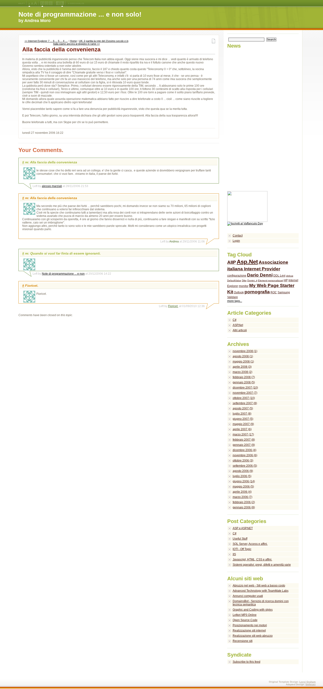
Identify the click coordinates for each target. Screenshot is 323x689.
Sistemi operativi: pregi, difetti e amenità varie (262, 564)
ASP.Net (238, 325)
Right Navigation (62, 3)
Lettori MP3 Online (245, 615)
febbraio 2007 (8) (244, 439)
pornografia (257, 291)
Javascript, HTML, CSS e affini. (252, 559)
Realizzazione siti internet (249, 630)
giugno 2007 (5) (243, 419)
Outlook (239, 292)
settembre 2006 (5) (245, 465)
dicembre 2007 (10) (245, 387)
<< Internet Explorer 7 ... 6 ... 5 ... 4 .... (46, 41)
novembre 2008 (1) (245, 351)
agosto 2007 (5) (243, 408)
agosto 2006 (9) (243, 471)
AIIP (231, 262)
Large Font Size (32, 3)
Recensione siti (243, 641)
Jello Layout (42, 3)
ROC (274, 292)
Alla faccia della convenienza (61, 49)
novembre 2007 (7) (245, 392)
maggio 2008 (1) (243, 361)
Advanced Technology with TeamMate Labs (260, 590)
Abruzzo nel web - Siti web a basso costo (259, 585)
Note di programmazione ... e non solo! (79, 14)
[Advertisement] (246, 120)
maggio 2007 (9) (243, 424)
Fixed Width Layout (50, 3)
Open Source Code (245, 620)
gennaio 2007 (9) (244, 445)
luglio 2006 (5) (242, 476)
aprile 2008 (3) (242, 366)
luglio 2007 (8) (242, 413)
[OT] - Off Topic (242, 549)
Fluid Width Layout (46, 3)
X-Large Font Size (35, 3)
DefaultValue (234, 280)
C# (234, 320)
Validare (232, 297)
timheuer (311, 684)
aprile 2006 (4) (242, 491)
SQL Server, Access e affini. (250, 544)
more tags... (234, 301)
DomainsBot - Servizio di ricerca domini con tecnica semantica (261, 603)
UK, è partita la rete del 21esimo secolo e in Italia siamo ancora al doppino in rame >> (90, 42)
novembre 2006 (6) (245, 455)
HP (286, 280)
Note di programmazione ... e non (63, 273)
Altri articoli (240, 330)
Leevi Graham (307, 681)
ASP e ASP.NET (243, 528)
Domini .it (252, 280)
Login (236, 240)
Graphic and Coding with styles (253, 609)
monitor (244, 286)
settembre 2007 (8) (245, 403)
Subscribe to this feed (246, 661)
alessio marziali (52, 186)
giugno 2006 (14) (244, 481)
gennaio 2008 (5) (244, 382)
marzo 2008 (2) (242, 372)
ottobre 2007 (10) (244, 398)
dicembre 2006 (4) (244, 450)
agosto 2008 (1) (243, 356)
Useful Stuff (240, 538)
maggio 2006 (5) (243, 486)
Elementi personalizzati (270, 280)
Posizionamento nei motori (250, 625)
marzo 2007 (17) (243, 434)
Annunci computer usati (248, 596)
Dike (244, 280)
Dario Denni (260, 275)
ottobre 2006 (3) (243, 460)
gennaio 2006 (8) (244, 507)
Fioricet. (173, 306)
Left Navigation (58, 3)
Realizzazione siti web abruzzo (253, 635)
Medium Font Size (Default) (29, 3)
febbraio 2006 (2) (244, 502)
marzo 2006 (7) (242, 497)
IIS (234, 554)
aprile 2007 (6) (242, 429)
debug (289, 275)
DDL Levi (279, 275)
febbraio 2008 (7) (244, 377)
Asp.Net (247, 262)
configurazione (236, 275)
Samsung (284, 292)
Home (73, 41)
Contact (238, 235)
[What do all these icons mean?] (21, 3)
